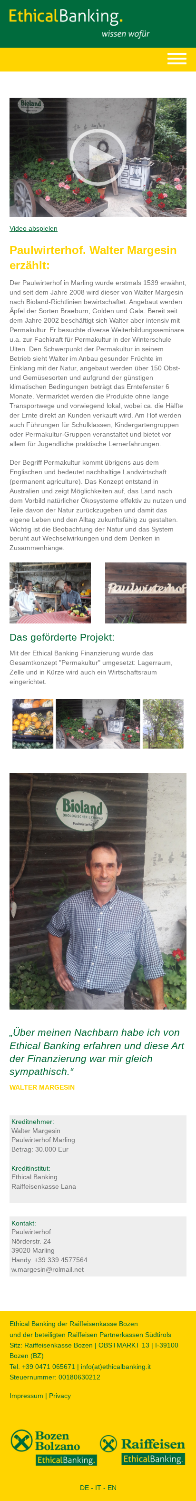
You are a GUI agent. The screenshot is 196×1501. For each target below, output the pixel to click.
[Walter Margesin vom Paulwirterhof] (98, 891)
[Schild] (145, 592)
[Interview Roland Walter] (50, 592)
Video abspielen (34, 228)
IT (98, 1487)
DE (84, 1487)
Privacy (60, 1395)
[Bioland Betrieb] (98, 723)
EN (112, 1487)
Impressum (26, 1395)
